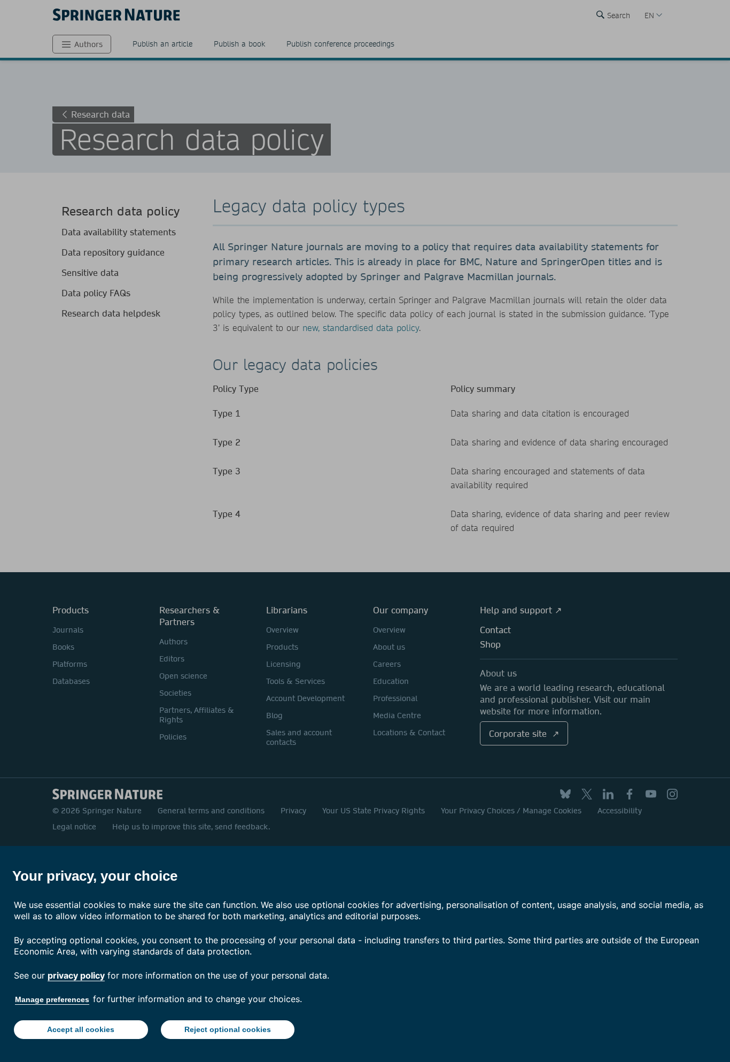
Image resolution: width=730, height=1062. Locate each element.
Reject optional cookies (227, 1029)
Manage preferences (52, 999)
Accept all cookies (80, 1029)
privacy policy (76, 975)
